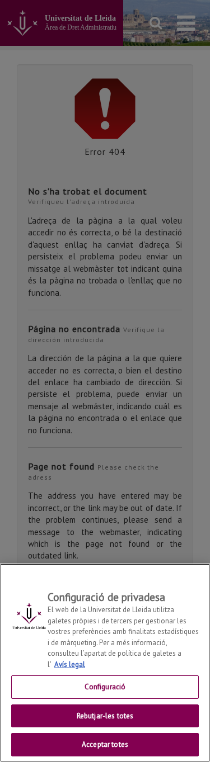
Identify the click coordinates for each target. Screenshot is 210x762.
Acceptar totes (105, 744)
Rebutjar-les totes (105, 716)
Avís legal (69, 664)
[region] (105, 663)
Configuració (105, 687)
